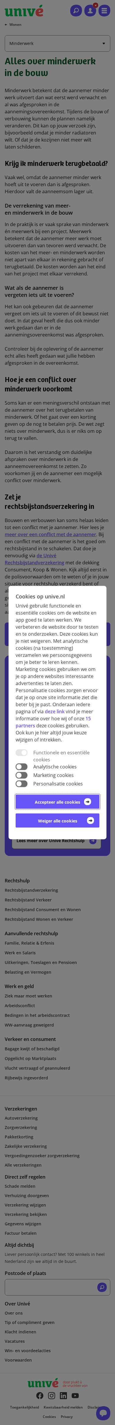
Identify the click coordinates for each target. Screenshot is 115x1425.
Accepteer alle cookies (57, 802)
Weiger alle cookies (57, 821)
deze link (55, 711)
